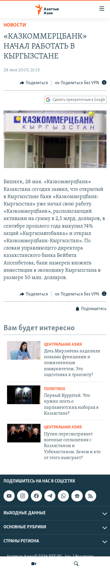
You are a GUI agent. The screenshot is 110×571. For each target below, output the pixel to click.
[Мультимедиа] (34, 563)
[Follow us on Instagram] (22, 495)
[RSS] (90, 495)
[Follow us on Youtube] (9, 495)
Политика (54, 389)
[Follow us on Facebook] (36, 495)
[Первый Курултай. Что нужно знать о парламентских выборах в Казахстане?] (23, 394)
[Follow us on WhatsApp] (63, 495)
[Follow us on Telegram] (49, 495)
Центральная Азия (63, 344)
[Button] (34, 83)
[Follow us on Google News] (76, 495)
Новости (15, 25)
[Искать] (76, 563)
